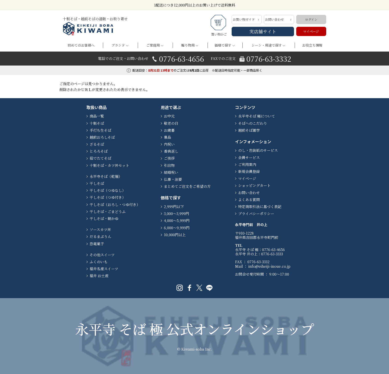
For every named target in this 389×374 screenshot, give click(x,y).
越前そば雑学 (249, 130)
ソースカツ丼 (100, 229)
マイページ (311, 31)
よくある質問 (249, 199)
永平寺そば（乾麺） (106, 176)
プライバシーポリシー (256, 213)
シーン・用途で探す (266, 45)
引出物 (169, 165)
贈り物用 (188, 45)
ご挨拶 (169, 158)
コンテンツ (245, 107)
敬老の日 (171, 123)
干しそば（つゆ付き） (108, 197)
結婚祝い (171, 172)
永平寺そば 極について (256, 116)
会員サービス (249, 157)
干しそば (97, 183)
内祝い (169, 144)
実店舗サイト (262, 31)
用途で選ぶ (171, 107)
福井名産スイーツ (104, 269)
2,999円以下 (174, 206)
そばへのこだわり (252, 123)
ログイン (311, 19)
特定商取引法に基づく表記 (259, 206)
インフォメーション (253, 141)
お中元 (169, 116)
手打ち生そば (100, 130)
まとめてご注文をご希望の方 (187, 186)
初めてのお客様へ (81, 45)
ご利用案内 (247, 164)
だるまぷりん (100, 236)
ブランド (118, 45)
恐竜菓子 (97, 244)
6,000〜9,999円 (177, 228)
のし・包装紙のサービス (258, 150)
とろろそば (99, 151)
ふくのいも (99, 262)
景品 (167, 137)
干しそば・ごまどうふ (108, 211)
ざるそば (97, 144)
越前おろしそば (102, 137)
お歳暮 (169, 130)
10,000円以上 (175, 235)
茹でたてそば (100, 158)
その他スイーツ (102, 255)
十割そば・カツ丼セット (109, 165)
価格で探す (223, 45)
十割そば (97, 123)
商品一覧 (97, 116)
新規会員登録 (249, 171)
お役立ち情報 (312, 45)
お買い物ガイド (244, 19)
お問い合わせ (274, 19)
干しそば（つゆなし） (108, 190)
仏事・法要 (173, 179)
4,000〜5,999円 (177, 220)
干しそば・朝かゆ (104, 218)
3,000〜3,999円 (176, 213)
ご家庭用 (153, 45)
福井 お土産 (99, 276)
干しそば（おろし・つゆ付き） (115, 204)
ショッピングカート (254, 185)
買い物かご (219, 34)
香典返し (171, 151)
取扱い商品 (96, 107)
